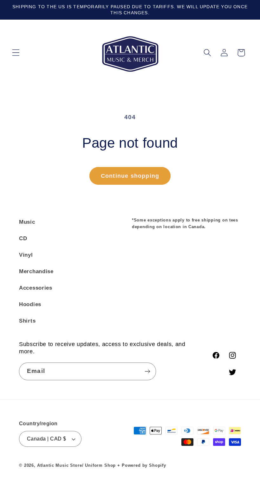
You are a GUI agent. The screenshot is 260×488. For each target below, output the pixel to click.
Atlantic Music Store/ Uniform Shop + (78, 465)
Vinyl (26, 255)
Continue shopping (130, 176)
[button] (16, 52)
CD (23, 238)
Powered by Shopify (144, 465)
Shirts (27, 321)
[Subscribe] (147, 371)
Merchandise (36, 271)
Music (27, 222)
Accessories (35, 288)
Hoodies (30, 304)
